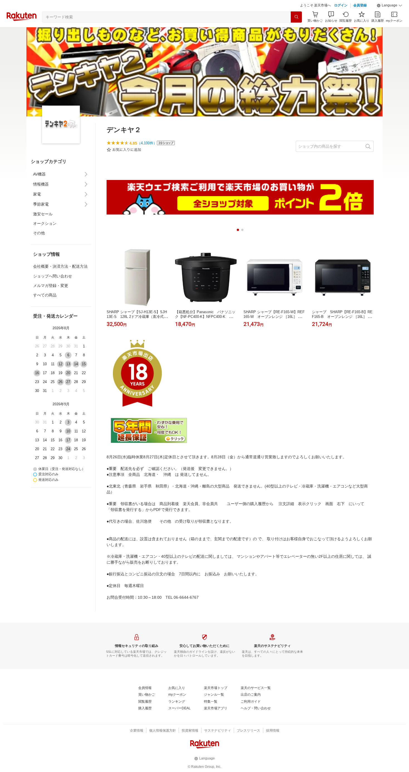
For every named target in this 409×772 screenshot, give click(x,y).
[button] (389, 5)
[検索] (296, 17)
